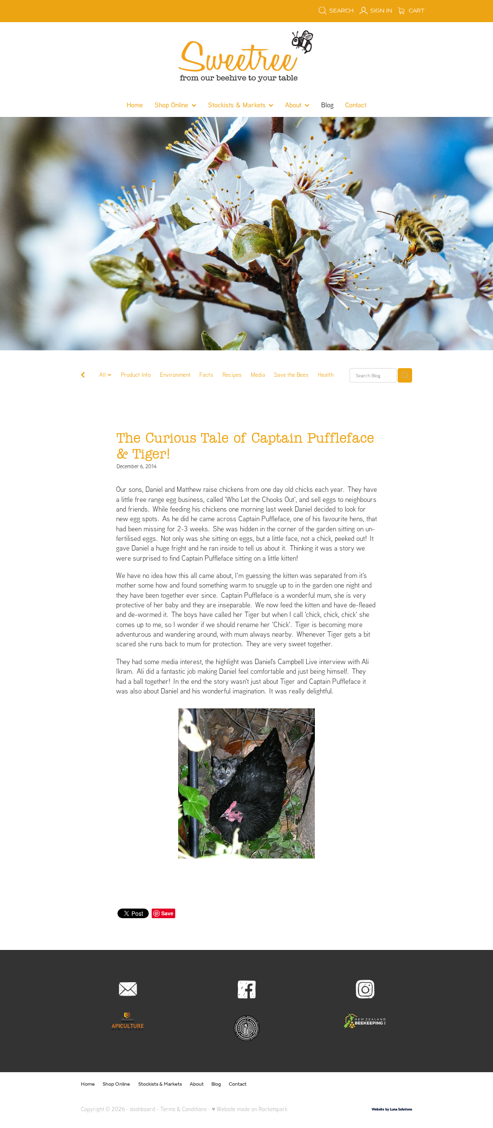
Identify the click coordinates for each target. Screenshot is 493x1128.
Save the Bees (291, 374)
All (103, 374)
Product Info (136, 374)
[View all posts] (83, 376)
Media (258, 374)
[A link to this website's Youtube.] (403, 1084)
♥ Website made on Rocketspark (249, 1109)
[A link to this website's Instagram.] (373, 1084)
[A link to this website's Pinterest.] (388, 1084)
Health (326, 374)
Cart (416, 11)
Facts (206, 374)
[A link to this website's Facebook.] (357, 1084)
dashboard (142, 1109)
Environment (175, 374)
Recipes (232, 374)
